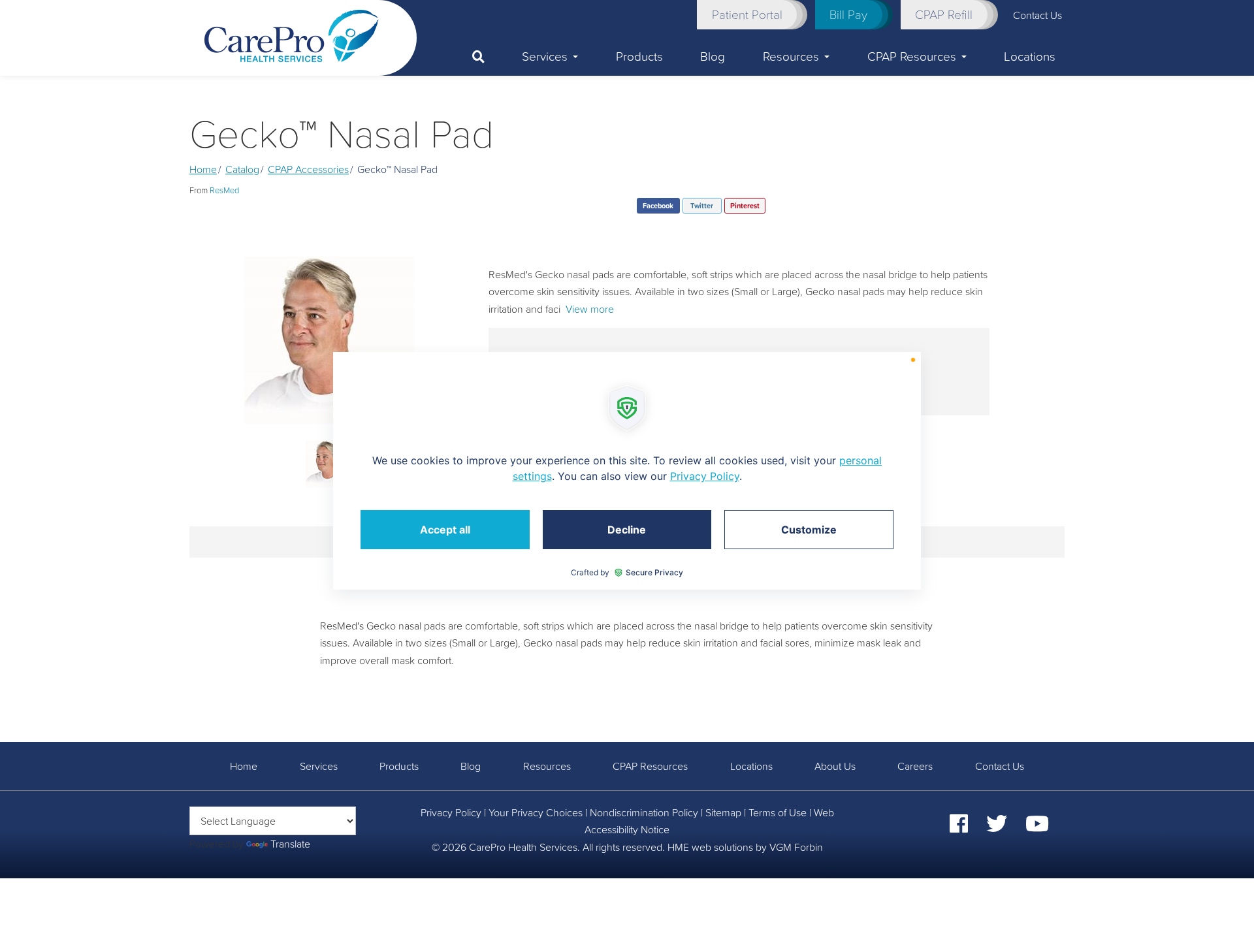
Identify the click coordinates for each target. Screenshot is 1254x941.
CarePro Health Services (523, 847)
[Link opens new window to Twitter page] (996, 827)
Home (203, 169)
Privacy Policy (451, 812)
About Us (835, 766)
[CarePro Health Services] (291, 34)
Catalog (242, 169)
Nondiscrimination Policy (644, 812)
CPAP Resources (911, 56)
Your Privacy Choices (536, 812)
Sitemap (723, 812)
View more (590, 309)
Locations (1029, 56)
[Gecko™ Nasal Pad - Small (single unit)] (329, 340)
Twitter (701, 205)
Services (545, 56)
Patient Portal (747, 14)
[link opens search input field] (488, 57)
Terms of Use (777, 812)
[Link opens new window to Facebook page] (959, 827)
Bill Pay (848, 14)
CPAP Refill (944, 14)
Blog (712, 56)
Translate (290, 844)
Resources (791, 56)
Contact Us (999, 766)
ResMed (224, 190)
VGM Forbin (796, 847)
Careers (915, 766)
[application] (627, 471)
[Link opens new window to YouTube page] (1037, 827)
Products (639, 56)
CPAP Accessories (308, 169)
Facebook (658, 205)
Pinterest (745, 205)
